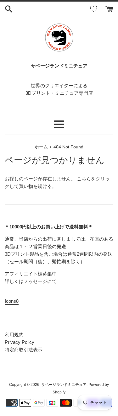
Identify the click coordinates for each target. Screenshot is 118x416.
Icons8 (12, 301)
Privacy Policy (19, 342)
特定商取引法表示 (23, 349)
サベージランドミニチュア (64, 384)
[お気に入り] (94, 9)
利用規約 (14, 334)
